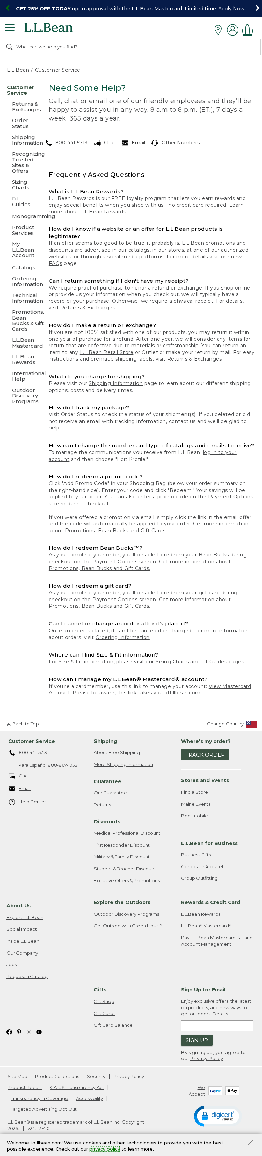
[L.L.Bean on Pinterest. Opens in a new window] (19, 1032)
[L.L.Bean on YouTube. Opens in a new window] (39, 1032)
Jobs (11, 964)
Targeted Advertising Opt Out (44, 1109)
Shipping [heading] (105, 741)
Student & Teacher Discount (125, 868)
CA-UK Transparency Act (77, 1087)
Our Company (22, 953)
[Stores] (219, 30)
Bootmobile (194, 815)
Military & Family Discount (122, 856)
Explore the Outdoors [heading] (122, 902)
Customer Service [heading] (31, 741)
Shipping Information (116, 383)
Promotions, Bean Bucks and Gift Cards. (116, 530)
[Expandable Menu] (10, 28)
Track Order (205, 754)
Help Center (32, 801)
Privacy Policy (206, 1058)
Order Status (77, 414)
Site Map (17, 1076)
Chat (109, 143)
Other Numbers (181, 143)
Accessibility (89, 1098)
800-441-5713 (71, 143)
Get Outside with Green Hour (128, 926)
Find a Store (194, 792)
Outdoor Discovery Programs (126, 914)
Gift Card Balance (113, 1025)
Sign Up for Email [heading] (203, 990)
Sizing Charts (172, 662)
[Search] (10, 47)
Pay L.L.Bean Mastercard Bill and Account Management (217, 941)
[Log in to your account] (232, 30)
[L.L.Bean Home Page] (58, 30)
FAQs (55, 263)
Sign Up (197, 1040)
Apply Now (231, 8)
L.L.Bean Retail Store (107, 352)
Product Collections (57, 1076)
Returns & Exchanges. (88, 308)
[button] (218, 1115)
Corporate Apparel (202, 866)
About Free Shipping (117, 752)
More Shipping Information (123, 764)
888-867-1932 (62, 765)
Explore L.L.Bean (24, 917)
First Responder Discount (122, 845)
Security (96, 1076)
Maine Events (195, 804)
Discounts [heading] (107, 822)
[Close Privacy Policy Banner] (250, 1143)
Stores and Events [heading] (205, 780)
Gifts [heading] (100, 990)
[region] (131, 8)
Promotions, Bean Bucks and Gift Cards (99, 606)
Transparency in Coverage (39, 1098)
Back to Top (25, 724)
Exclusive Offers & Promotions (127, 880)
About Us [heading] (18, 906)
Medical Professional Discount (127, 833)
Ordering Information (123, 637)
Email (138, 143)
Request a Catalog (27, 976)
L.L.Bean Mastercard (206, 926)
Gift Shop (104, 1001)
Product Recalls (25, 1087)
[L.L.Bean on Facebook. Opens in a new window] (9, 1032)
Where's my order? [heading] (206, 741)
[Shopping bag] (249, 30)
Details (220, 1013)
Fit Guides (214, 662)
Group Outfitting (199, 878)
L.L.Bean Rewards (200, 914)
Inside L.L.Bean (22, 941)
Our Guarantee (110, 792)
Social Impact (21, 929)
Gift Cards (104, 1013)
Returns (102, 804)
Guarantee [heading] (107, 781)
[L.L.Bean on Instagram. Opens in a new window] (29, 1032)
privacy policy (104, 1149)
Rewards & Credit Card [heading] (210, 902)
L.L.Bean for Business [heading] (209, 843)
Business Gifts (196, 854)
